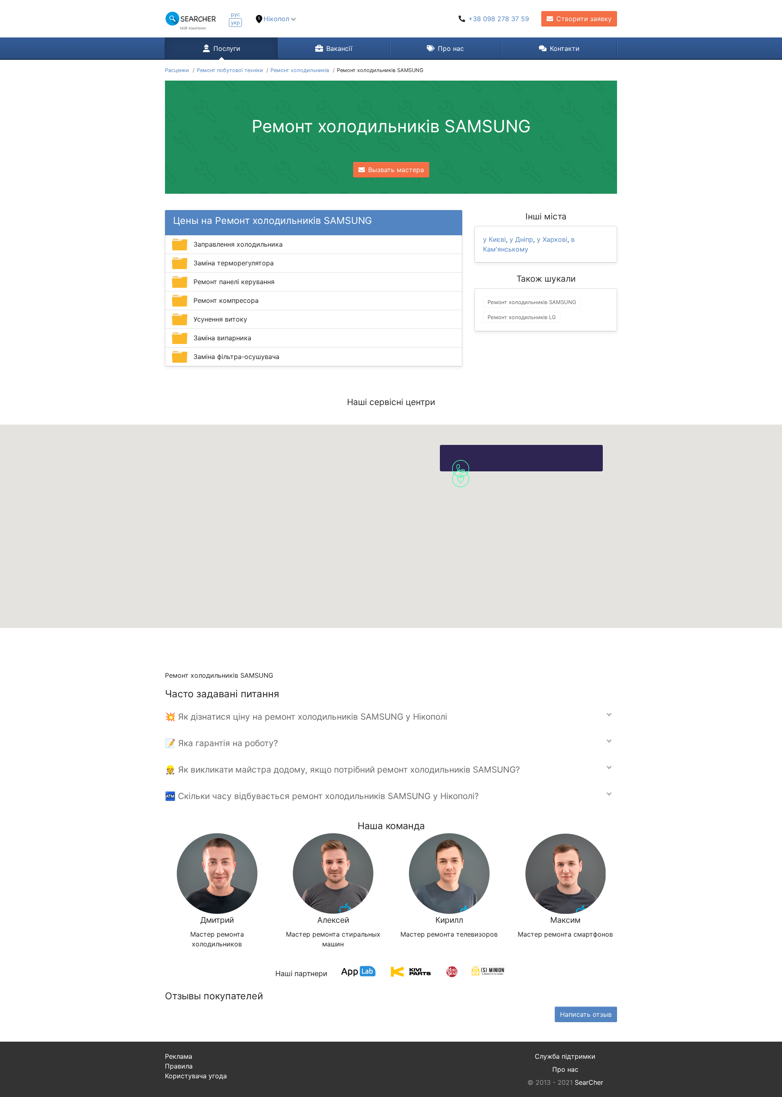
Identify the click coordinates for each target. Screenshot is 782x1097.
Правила (179, 1066)
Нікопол (276, 19)
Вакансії (339, 48)
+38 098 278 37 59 (498, 19)
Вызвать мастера (396, 170)
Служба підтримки (565, 1056)
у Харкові (552, 239)
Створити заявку (584, 19)
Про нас (451, 48)
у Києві (494, 239)
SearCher (589, 1082)
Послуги (226, 48)
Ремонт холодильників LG (522, 317)
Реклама (178, 1056)
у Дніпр (521, 239)
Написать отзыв (586, 1014)
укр (235, 23)
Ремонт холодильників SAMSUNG (532, 302)
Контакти (565, 48)
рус (235, 14)
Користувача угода (196, 1076)
